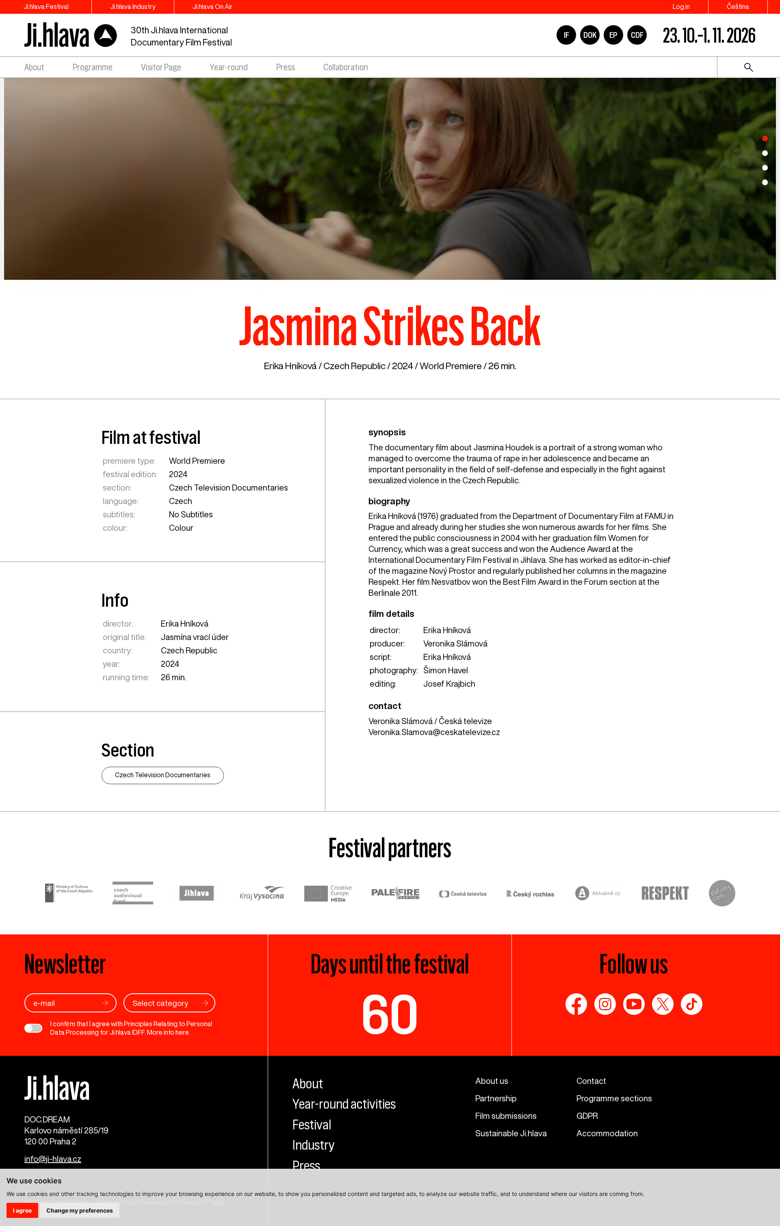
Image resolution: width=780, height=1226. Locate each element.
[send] (105, 1003)
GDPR (587, 1115)
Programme (93, 67)
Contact (591, 1081)
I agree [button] (22, 1210)
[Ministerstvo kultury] (69, 894)
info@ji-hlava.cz (52, 1159)
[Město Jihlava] (197, 894)
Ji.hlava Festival (46, 6)
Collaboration (345, 67)
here (182, 1032)
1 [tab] (765, 138)
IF (566, 35)
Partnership (496, 1098)
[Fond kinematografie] (133, 894)
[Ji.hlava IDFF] (71, 35)
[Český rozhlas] (531, 894)
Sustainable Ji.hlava (511, 1133)
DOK (589, 35)
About (34, 67)
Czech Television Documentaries (228, 487)
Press (285, 67)
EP (613, 35)
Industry (313, 1145)
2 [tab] (765, 153)
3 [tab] (765, 168)
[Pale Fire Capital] (396, 894)
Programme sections (614, 1098)
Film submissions (506, 1115)
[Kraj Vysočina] (262, 894)
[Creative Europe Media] (328, 894)
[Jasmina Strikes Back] (390, 178)
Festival (311, 1124)
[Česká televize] (463, 894)
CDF (637, 35)
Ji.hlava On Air (213, 6)
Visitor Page (161, 67)
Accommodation (607, 1133)
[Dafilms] (722, 894)
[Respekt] (665, 894)
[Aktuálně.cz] (598, 894)
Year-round (229, 67)
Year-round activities (344, 1104)
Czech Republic (354, 365)
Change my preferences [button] (79, 1210)
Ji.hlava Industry (133, 6)
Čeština (738, 6)
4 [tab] (765, 182)
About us (491, 1081)
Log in (681, 6)
